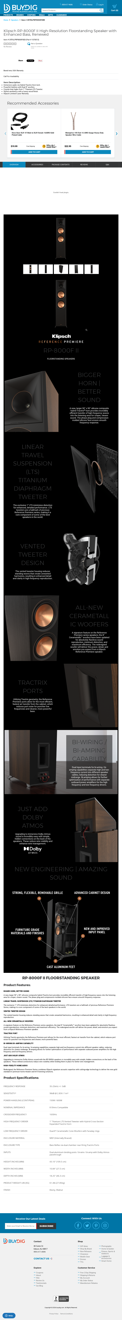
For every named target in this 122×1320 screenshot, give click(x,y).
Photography (106, 1246)
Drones (83, 1259)
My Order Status (86, 1280)
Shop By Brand (86, 1249)
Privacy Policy (53, 1314)
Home (6, 20)
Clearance (61, 15)
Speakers (15, 20)
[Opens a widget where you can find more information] (8, 1316)
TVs (81, 1262)
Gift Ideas (84, 1246)
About (38, 1275)
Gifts (50, 15)
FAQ (37, 1278)
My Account (85, 1278)
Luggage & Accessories (106, 1257)
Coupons (31, 15)
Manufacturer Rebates (89, 1283)
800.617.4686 (40, 1252)
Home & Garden (107, 1249)
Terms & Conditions (66, 1314)
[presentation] (5, 133)
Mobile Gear (85, 1257)
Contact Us (41, 1258)
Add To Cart (34, 152)
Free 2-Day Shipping (88, 1273)
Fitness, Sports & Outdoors (108, 1252)
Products (8, 15)
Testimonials (41, 1283)
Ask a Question (36, 43)
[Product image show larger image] (61, 304)
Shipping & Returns (87, 1275)
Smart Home (106, 1261)
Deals (41, 15)
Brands (20, 15)
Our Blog (39, 1286)
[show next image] (115, 239)
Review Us (40, 1280)
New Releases (86, 1251)
